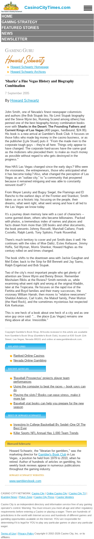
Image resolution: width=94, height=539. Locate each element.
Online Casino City (57, 493)
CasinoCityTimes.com (47, 7)
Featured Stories (20, 28)
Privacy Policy (26, 533)
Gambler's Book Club (52, 454)
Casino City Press (44, 497)
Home (7, 16)
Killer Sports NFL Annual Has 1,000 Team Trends (45, 433)
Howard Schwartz (24, 100)
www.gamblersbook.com (25, 481)
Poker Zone (25, 497)
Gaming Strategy (19, 22)
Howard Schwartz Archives (28, 71)
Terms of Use (8, 533)
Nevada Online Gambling (29, 360)
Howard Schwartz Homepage (29, 67)
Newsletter (14, 39)
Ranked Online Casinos (28, 355)
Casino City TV (77, 493)
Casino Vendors (65, 497)
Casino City (38, 493)
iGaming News (9, 497)
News (7, 33)
